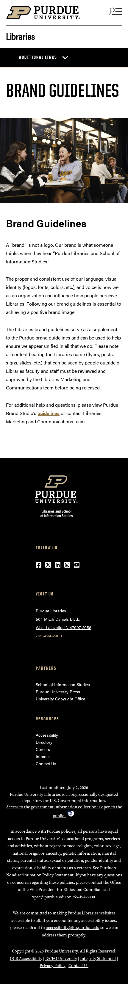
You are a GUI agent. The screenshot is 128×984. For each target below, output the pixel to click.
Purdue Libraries (51, 611)
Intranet (43, 756)
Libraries (20, 35)
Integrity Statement (98, 958)
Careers (43, 749)
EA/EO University (61, 958)
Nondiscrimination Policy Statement (40, 875)
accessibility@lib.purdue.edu (72, 927)
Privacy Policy (52, 966)
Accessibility (47, 735)
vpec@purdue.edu (49, 897)
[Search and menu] (115, 11)
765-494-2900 (49, 636)
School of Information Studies (63, 684)
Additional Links (38, 57)
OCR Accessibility (26, 958)
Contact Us (46, 763)
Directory (44, 742)
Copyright (21, 951)
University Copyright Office (60, 699)
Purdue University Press (58, 691)
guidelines (49, 413)
